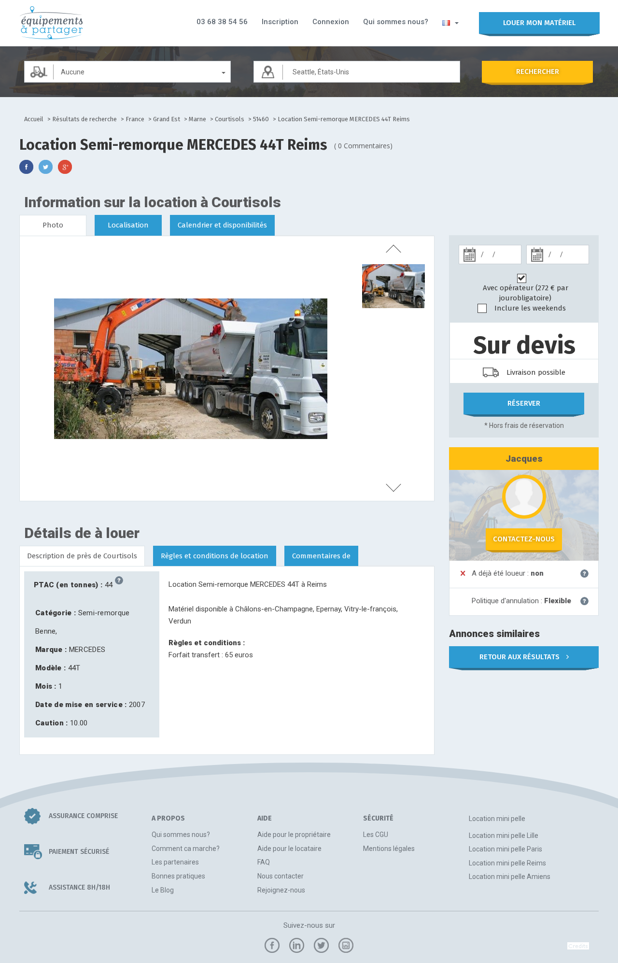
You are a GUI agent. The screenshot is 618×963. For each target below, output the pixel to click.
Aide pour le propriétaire (294, 834)
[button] (450, 22)
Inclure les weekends (530, 308)
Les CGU (375, 834)
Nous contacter (280, 876)
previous (393, 248)
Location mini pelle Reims (507, 863)
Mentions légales (389, 848)
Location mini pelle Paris (505, 849)
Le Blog (163, 890)
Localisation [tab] (128, 225)
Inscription (280, 21)
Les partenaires (175, 862)
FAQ (263, 862)
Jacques (524, 458)
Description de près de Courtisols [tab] (82, 556)
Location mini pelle (497, 818)
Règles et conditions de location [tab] (214, 556)
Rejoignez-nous (281, 890)
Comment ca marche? (186, 848)
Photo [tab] (52, 225)
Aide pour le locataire (289, 848)
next (393, 487)
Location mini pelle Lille (503, 835)
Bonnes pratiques (178, 876)
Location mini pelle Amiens (509, 876)
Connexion (330, 21)
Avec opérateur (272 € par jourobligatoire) (525, 292)
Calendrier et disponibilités (222, 225)
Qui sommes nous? (395, 21)
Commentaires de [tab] (321, 556)
